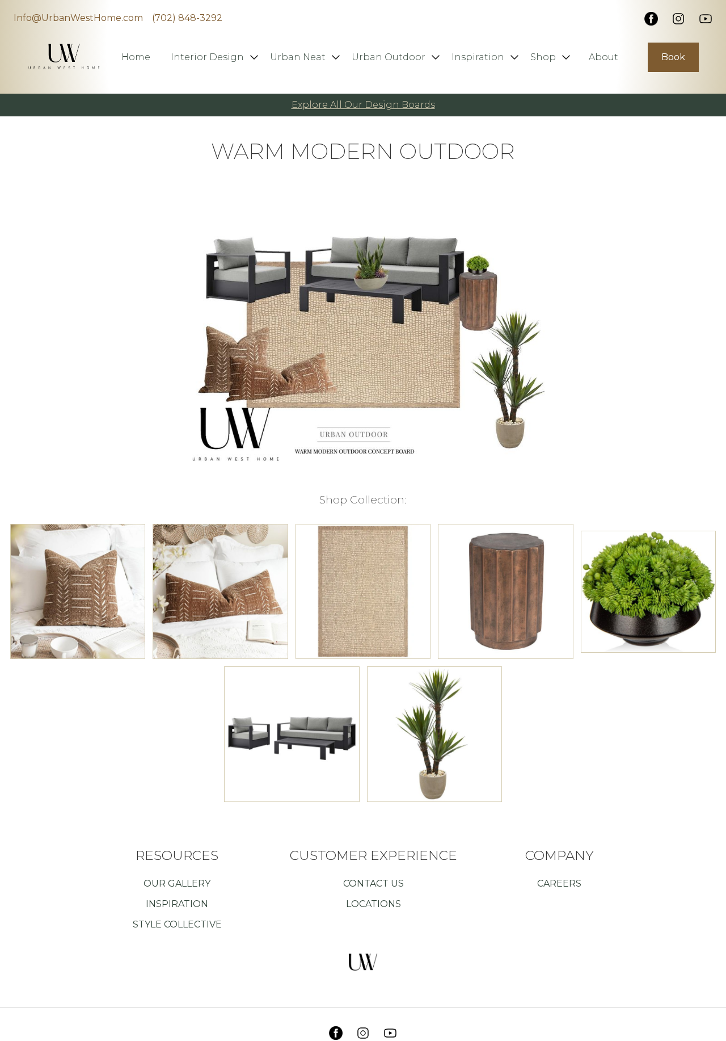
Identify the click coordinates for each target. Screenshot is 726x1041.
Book (673, 57)
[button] (213, 57)
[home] (64, 49)
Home (135, 57)
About (603, 57)
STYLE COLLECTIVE (177, 924)
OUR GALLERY (176, 883)
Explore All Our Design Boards (363, 104)
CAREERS (559, 883)
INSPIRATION (177, 904)
